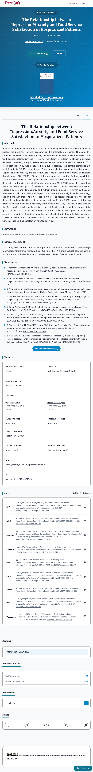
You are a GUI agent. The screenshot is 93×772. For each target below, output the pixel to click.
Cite (57, 54)
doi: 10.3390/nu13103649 (34, 331)
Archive (6, 641)
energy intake (28, 234)
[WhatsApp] (27, 725)
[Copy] (85, 508)
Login (83, 3)
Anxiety (5, 234)
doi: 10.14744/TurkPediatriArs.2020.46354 (55, 310)
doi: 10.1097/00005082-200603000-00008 (44, 321)
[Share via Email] (86, 725)
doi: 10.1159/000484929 (69, 342)
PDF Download (38, 53)
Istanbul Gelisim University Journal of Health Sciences (46, 99)
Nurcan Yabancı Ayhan (57, 41)
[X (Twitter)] (46, 725)
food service (41, 234)
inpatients (52, 234)
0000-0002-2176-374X (14, 406)
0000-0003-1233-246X (56, 406)
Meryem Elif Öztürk (34, 41)
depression (15, 234)
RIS (76, 493)
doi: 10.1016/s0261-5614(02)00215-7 (42, 302)
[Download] (86, 703)
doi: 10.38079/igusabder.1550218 (63, 565)
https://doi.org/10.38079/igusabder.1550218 (25, 465)
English (72, 3)
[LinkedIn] (66, 725)
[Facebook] (7, 725)
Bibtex (88, 493)
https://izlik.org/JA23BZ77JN (18, 479)
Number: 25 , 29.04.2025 (18, 652)
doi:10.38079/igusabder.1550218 (28, 524)
